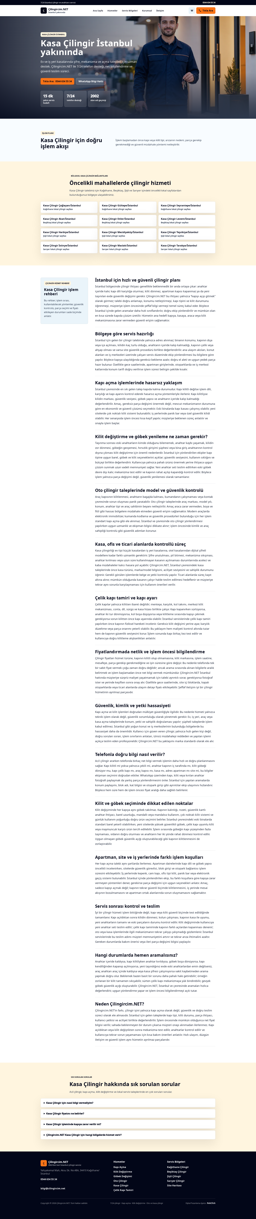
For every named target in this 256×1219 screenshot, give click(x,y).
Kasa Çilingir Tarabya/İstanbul (179, 247)
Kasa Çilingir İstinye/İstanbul (60, 247)
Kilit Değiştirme (122, 1171)
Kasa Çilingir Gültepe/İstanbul (120, 207)
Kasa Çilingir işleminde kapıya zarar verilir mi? (73, 1124)
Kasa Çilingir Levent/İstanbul (178, 220)
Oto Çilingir (120, 1181)
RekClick (211, 1203)
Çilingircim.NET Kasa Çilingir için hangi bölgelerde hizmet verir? (84, 1135)
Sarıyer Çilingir (176, 1181)
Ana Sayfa (98, 10)
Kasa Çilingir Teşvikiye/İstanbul (179, 234)
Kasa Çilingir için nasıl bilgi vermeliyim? (69, 1102)
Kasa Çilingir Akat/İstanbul (59, 220)
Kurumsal (147, 10)
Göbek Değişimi (122, 1176)
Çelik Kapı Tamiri (123, 1190)
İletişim (160, 10)
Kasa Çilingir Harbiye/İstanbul (61, 234)
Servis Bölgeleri (130, 10)
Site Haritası (174, 1185)
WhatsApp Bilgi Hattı (91, 81)
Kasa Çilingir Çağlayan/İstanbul (62, 207)
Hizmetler (112, 10)
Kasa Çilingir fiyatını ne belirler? (65, 1113)
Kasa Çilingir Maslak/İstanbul (119, 247)
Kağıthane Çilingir (178, 1167)
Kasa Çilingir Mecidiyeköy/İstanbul (122, 234)
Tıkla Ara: (57, 81)
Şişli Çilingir (174, 1176)
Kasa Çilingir (120, 1185)
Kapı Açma (119, 1167)
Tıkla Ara (208, 10)
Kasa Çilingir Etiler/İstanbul (118, 220)
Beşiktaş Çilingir (176, 1171)
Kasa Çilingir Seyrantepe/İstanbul (181, 207)
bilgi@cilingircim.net (53, 1188)
